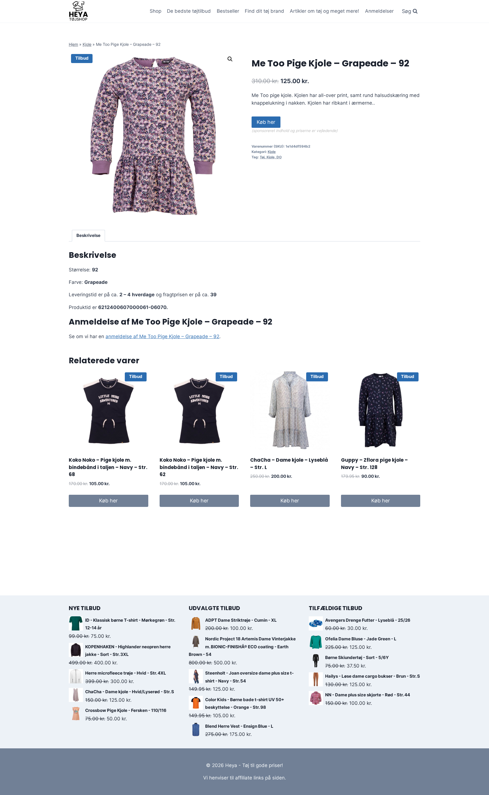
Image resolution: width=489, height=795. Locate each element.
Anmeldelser (379, 11)
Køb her (266, 122)
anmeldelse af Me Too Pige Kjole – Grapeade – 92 (162, 336)
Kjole (87, 44)
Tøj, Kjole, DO (271, 157)
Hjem (73, 44)
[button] (230, 59)
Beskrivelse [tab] (88, 235)
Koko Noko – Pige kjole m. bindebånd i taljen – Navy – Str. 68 (108, 467)
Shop (155, 11)
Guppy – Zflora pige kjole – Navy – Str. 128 (374, 464)
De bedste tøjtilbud (189, 11)
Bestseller (228, 11)
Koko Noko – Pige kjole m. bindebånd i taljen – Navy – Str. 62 (199, 467)
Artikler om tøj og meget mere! (324, 11)
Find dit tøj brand (264, 11)
